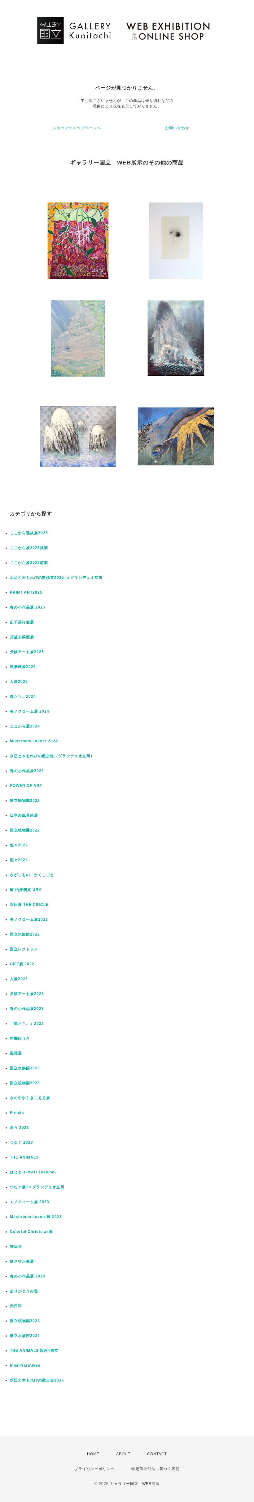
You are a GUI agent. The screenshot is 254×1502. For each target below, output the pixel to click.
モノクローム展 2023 (29, 1202)
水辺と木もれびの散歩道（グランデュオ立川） (52, 756)
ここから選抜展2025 (29, 533)
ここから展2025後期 (29, 548)
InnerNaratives (25, 1365)
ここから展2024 (25, 726)
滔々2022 (19, 860)
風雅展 (16, 1053)
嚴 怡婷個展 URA (26, 890)
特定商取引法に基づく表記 (155, 1469)
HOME (93, 1454)
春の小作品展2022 (27, 771)
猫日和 (16, 1246)
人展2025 (19, 681)
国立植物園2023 (25, 1083)
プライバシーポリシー (94, 1469)
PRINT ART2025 (26, 592)
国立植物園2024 (25, 1321)
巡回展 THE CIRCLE (29, 904)
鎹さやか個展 (22, 1261)
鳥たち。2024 (23, 696)
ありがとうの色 (24, 1291)
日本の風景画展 (24, 815)
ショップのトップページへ (77, 128)
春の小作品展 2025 (27, 607)
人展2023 (19, 979)
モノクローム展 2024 (29, 711)
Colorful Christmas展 (31, 1231)
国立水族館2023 (25, 1068)
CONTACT (157, 1454)
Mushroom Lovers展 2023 (36, 1217)
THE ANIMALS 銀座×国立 (34, 1350)
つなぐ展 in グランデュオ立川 (37, 1187)
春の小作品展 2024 (27, 1276)
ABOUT (123, 1454)
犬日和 (16, 1306)
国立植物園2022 (25, 830)
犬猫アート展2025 (27, 652)
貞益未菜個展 (22, 637)
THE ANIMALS (24, 1157)
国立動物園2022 (25, 800)
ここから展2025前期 (29, 563)
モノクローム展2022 (29, 919)
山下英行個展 (22, 622)
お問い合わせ (177, 128)
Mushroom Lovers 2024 (34, 741)
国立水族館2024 (25, 1336)
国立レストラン (24, 949)
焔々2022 (19, 845)
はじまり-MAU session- (33, 1172)
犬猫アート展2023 (27, 994)
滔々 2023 (19, 1127)
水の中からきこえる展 (30, 1098)
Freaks (17, 1113)
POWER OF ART (26, 786)
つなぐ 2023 (21, 1142)
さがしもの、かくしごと (32, 875)
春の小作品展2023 (27, 1008)
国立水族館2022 (25, 934)
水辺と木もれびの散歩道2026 (37, 1380)
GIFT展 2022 (22, 964)
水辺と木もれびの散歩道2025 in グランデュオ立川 (56, 577)
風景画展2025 (23, 667)
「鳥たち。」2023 (27, 1023)
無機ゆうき (20, 1038)
